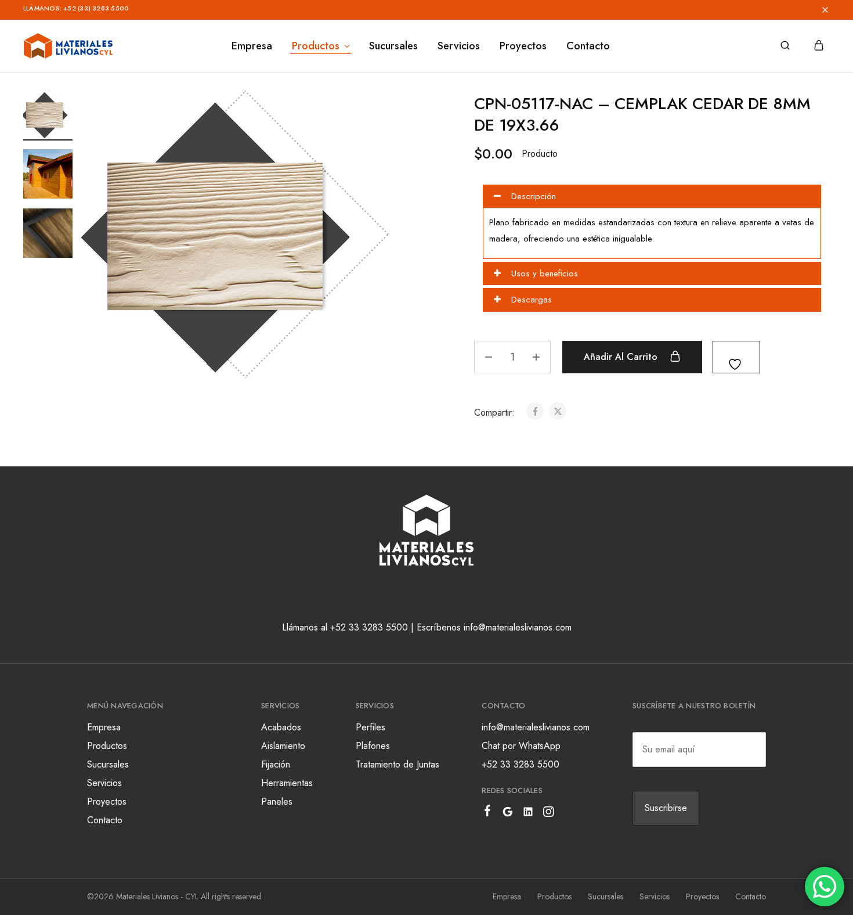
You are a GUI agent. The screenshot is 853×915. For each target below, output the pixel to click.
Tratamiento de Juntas (397, 764)
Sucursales (393, 46)
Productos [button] (315, 46)
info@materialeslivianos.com (536, 727)
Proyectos (523, 46)
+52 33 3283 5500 (520, 764)
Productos (107, 745)
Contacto (588, 46)
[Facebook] (488, 813)
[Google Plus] (508, 814)
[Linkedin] (528, 814)
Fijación (275, 764)
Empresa (252, 46)
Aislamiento (283, 745)
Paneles (276, 801)
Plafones (373, 745)
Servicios (459, 46)
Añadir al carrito (622, 356)
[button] (457, 10)
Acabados (281, 727)
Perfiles (370, 727)
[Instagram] (548, 814)
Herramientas (287, 783)
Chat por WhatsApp (521, 745)
